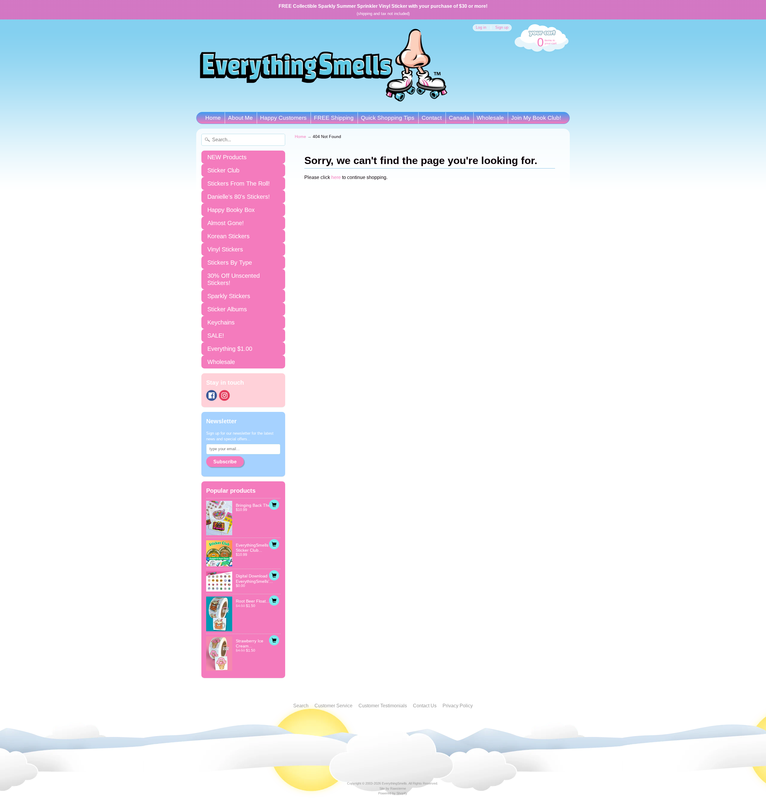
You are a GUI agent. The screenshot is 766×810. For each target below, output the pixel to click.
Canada (459, 118)
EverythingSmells (394, 783)
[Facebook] (211, 395)
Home (213, 118)
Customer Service (333, 705)
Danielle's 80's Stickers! (238, 196)
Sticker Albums (227, 309)
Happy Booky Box (231, 210)
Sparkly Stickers (228, 296)
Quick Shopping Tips (387, 118)
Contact (432, 118)
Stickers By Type (229, 262)
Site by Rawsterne (392, 788)
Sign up (501, 28)
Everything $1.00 (229, 348)
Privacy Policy (458, 705)
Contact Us (425, 705)
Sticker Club (223, 170)
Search (300, 705)
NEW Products (227, 157)
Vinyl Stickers (225, 249)
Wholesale (490, 118)
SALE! (215, 335)
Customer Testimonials (382, 705)
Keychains (221, 322)
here (336, 177)
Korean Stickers (228, 236)
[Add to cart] (274, 505)
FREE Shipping (334, 118)
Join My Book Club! (536, 118)
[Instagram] (224, 395)
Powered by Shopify (392, 793)
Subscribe (225, 461)
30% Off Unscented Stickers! (233, 279)
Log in (481, 28)
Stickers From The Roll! (238, 183)
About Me (240, 118)
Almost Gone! (225, 223)
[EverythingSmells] (323, 65)
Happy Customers (283, 118)
